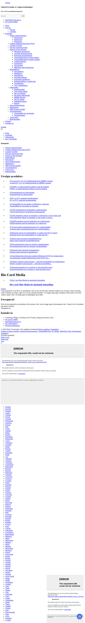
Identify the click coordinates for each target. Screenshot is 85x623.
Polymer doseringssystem (18, 48)
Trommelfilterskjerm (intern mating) (26, 57)
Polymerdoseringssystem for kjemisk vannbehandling (28, 246)
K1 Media (55, 331)
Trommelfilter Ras (44, 331)
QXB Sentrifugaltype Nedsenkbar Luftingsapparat (27, 212)
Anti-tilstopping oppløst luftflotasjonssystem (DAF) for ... (30, 258)
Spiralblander (18, 83)
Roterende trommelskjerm (23, 55)
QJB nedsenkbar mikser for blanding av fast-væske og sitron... (31, 218)
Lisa (2, 341)
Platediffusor (18, 75)
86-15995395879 (11, 324)
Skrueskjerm (18, 65)
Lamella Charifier (16, 46)
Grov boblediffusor (21, 85)
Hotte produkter (44, 329)
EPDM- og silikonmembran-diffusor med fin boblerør (28, 189)
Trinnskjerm (18, 63)
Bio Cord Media (20, 93)
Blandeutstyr (14, 107)
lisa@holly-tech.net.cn (13, 322)
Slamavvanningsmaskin (18, 36)
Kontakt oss (9, 123)
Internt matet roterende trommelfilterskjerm (25, 241)
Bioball (16, 103)
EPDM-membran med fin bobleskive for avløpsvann (28, 223)
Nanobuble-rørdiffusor (22, 79)
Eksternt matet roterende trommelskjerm (24, 252)
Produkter (8, 34)
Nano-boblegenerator (17, 105)
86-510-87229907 (11, 320)
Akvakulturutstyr (16, 111)
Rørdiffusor (18, 73)
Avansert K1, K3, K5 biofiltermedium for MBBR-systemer (30, 183)
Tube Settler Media (20, 91)
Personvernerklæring (12, 326)
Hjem (7, 26)
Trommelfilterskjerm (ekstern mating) (27, 59)
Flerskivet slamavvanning (10, 331)
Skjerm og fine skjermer (18, 50)
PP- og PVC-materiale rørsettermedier (23, 200)
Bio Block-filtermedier (22, 95)
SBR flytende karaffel (17, 109)
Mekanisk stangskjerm (22, 51)
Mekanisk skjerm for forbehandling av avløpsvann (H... (29, 235)
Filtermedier (14, 87)
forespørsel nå (6, 308)
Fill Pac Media (19, 99)
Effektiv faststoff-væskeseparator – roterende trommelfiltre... (31, 264)
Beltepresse (18, 40)
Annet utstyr (14, 117)
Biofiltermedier (19, 89)
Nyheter (8, 121)
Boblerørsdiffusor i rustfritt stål (25, 81)
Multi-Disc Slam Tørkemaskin (70, 331)
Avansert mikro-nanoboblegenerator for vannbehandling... (30, 229)
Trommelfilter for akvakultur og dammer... (24, 206)
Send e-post (5, 337)
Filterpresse (18, 42)
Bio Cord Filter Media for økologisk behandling (31, 284)
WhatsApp (4, 339)
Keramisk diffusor (20, 77)
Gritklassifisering (20, 61)
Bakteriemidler (15, 119)
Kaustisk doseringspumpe (29, 331)
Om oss (8, 28)
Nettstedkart (54, 329)
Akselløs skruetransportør (23, 53)
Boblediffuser (14, 69)
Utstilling (13, 32)
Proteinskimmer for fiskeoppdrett (21, 194)
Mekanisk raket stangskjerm (24, 67)
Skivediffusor (19, 71)
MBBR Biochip (19, 97)
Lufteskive (4, 333)
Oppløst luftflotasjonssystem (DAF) (22, 44)
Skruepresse (18, 38)
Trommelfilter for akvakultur (24, 113)
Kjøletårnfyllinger (20, 101)
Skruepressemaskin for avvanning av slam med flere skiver (30, 269)
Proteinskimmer (19, 115)
